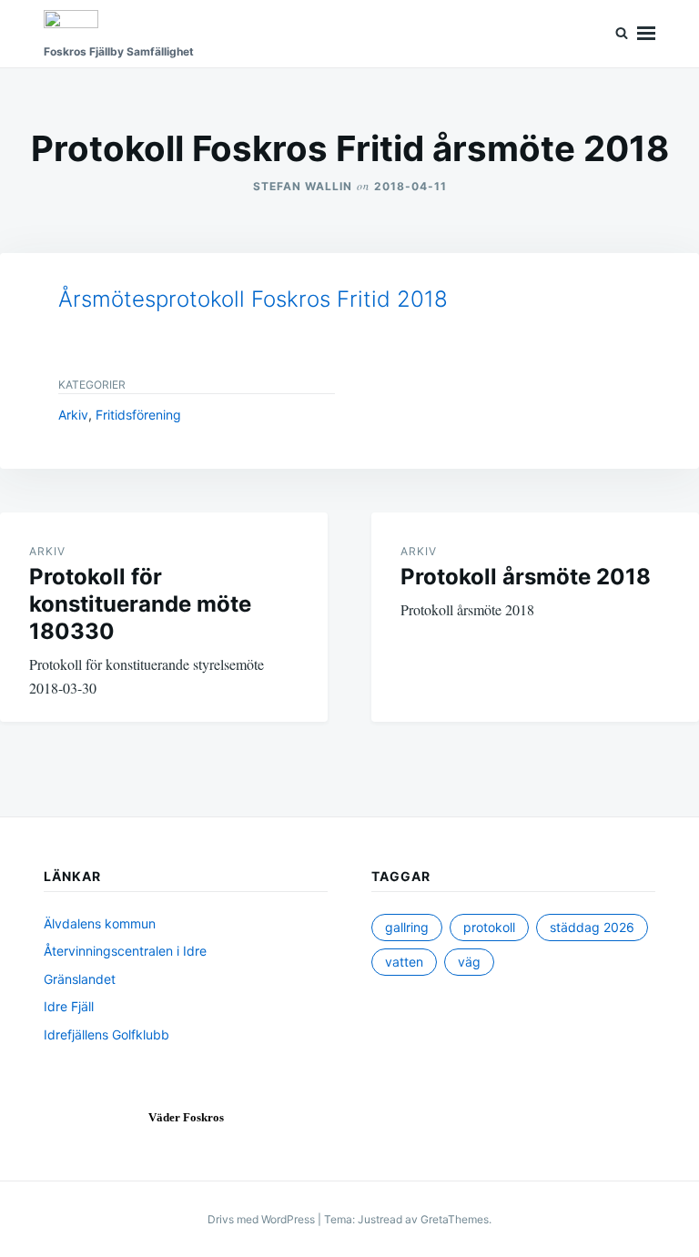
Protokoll (489, 927)
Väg (469, 961)
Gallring (407, 927)
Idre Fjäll (69, 1006)
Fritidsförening (138, 414)
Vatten (404, 961)
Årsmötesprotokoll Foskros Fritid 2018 (253, 299)
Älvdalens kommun (100, 923)
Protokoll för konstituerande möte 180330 (140, 603)
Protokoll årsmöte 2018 (525, 576)
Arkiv (73, 414)
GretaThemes (454, 1219)
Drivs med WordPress (263, 1219)
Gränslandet (80, 979)
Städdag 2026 (592, 927)
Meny (646, 33)
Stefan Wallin (302, 186)
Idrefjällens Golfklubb (106, 1034)
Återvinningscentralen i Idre (125, 950)
